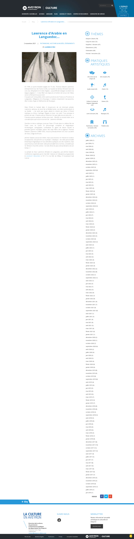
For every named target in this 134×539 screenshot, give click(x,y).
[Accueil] (67, 8)
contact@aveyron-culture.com (37, 533)
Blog (33, 22)
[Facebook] (59, 520)
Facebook (102, 496)
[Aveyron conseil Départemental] (97, 536)
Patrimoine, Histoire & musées (52, 43)
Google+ (110, 496)
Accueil (24, 22)
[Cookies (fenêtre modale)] (131, 536)
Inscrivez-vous (97, 526)
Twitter (106, 496)
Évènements (70, 43)
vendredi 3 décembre (33, 156)
